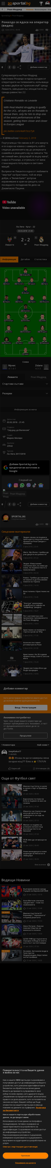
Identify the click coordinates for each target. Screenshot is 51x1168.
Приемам (25, 1155)
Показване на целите (25, 1163)
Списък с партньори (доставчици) (20, 1146)
